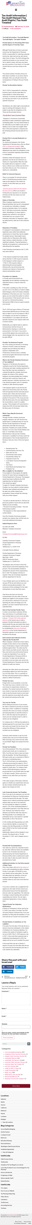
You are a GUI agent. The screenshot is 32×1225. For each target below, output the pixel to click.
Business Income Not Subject (14, 1078)
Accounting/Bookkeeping (13, 1052)
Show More (16, 1086)
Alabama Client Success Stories (15, 1054)
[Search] (28, 1043)
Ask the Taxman (10, 1066)
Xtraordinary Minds (12, 1215)
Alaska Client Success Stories (14, 1056)
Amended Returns (11, 1058)
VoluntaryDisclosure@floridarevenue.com (15, 534)
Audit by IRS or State (12, 1068)
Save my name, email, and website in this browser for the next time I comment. (15, 1033)
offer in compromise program (11, 146)
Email (4, 1016)
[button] (16, 10)
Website (4, 1024)
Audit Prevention (10, 1070)
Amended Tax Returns (12, 1060)
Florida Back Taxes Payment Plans (14, 115)
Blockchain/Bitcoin (11, 1076)
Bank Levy (8, 1072)
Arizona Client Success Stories (15, 1062)
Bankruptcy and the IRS (12, 1074)
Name (4, 1008)
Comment (5, 991)
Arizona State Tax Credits (13, 1064)
